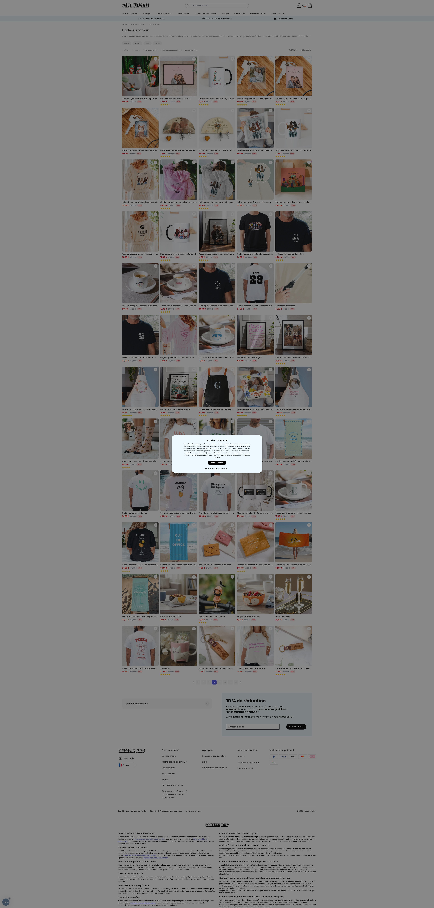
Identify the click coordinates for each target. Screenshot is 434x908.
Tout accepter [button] (217, 463)
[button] (217, 468)
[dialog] (217, 454)
